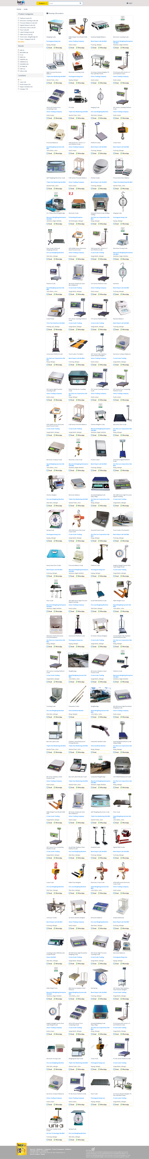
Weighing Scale (51, 37)
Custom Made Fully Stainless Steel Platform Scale (121, 636)
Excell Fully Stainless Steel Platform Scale (77, 848)
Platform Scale (51, 283)
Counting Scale (51, 706)
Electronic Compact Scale (54, 460)
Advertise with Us (35, 1151)
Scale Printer (50, 319)
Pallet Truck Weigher (75, 882)
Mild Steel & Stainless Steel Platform (77, 989)
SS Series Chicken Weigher (99, 636)
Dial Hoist (116, 283)
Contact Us (44, 1151)
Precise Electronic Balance (121, 178)
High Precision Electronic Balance (54, 73)
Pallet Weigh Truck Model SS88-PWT (78, 37)
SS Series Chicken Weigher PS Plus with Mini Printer (100, 73)
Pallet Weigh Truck (52, 988)
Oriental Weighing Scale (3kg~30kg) (98, 495)
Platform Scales (96, 143)
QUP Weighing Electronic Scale (56, 178)
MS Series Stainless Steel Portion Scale (98, 671)
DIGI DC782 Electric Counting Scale (77, 390)
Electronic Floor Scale (119, 424)
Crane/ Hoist (117, 143)
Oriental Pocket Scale (97, 530)
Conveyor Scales (52, 918)
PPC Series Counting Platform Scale (78, 319)
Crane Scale (50, 882)
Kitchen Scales (95, 178)
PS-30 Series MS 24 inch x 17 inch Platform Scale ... (121, 73)
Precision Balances (52, 143)
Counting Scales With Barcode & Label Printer (56, 953)
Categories (47, 1149)
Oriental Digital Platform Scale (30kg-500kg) (122, 742)
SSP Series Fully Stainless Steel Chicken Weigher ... (99, 354)
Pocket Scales (95, 460)
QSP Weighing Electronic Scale (100, 812)
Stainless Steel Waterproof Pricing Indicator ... (77, 742)
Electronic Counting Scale (121, 37)
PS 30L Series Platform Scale (122, 1058)
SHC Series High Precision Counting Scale (54, 390)
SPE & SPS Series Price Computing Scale (54, 108)
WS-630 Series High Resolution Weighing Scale (122, 707)
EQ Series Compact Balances (122, 354)
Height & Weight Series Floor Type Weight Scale (122, 566)
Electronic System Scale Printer (54, 1129)
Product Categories (58, 1149)
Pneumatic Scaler (74, 706)
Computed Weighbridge (98, 777)
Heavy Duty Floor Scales (54, 565)
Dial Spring (94, 988)
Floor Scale (50, 601)
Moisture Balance (118, 319)
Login (130, 3)
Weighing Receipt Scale (76, 1058)
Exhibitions (68, 1149)
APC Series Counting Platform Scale (122, 108)
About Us (32, 1149)
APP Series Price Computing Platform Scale (121, 390)
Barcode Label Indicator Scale (78, 777)
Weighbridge (73, 671)
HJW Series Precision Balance (78, 178)
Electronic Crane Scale (75, 460)
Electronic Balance (74, 495)
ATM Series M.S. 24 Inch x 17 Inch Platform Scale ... (77, 143)
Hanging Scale (95, 107)
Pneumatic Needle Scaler (98, 741)
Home (19, 9)
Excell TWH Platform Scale (99, 601)
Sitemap (43, 1154)
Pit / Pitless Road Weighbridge (56, 213)
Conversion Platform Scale (55, 354)
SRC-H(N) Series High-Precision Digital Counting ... (122, 495)
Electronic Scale (73, 213)
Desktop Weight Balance (98, 37)
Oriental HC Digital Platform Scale (121, 460)
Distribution (40, 1149)
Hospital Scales (95, 847)
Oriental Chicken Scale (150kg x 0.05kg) (100, 214)
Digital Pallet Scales (119, 847)
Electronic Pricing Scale (120, 248)
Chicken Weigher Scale (98, 424)
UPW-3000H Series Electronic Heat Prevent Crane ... (77, 249)
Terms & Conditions (35, 1154)
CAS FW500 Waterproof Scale (122, 777)
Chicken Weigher (52, 495)
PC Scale (71, 107)
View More (21, 41)
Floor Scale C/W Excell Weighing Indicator (53, 249)
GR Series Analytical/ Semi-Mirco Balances (77, 284)
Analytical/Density (118, 918)
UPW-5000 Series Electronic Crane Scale (77, 531)
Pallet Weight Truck (119, 601)
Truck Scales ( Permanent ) (121, 530)
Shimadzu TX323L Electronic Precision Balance (55, 636)
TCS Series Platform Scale (99, 283)
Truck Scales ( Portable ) (76, 354)
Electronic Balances (119, 953)
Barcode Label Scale (53, 741)
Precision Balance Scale (76, 565)
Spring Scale (50, 530)
